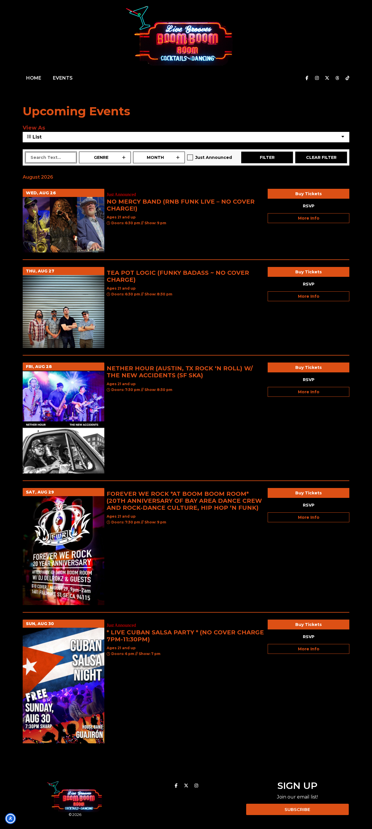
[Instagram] (316, 78)
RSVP (308, 206)
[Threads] (337, 78)
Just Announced (213, 157)
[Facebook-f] (306, 78)
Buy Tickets (308, 193)
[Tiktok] (347, 78)
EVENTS (63, 78)
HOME (33, 78)
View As (34, 128)
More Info (308, 218)
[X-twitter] (327, 78)
